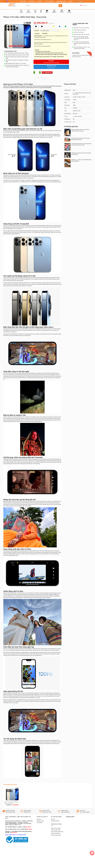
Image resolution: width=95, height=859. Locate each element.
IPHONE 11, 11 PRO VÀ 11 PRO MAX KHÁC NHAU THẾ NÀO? (81, 160)
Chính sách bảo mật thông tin (57, 831)
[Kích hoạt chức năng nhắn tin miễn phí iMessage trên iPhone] (67, 139)
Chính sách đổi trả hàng (56, 835)
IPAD (41, 12)
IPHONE (21, 12)
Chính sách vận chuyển (56, 828)
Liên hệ (70, 1)
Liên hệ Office (39, 822)
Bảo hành (53, 819)
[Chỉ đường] (14, 832)
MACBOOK (54, 12)
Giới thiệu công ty (40, 820)
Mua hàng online (61, 1)
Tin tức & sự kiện (49, 1)
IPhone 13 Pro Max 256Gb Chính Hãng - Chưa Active (11, 802)
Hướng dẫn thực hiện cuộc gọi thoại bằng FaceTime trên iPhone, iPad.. (81, 144)
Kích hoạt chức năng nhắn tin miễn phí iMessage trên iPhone (80, 139)
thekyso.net (70, 816)
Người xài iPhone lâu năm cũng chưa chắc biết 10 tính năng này (80, 130)
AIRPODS (62, 12)
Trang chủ (23, 1)
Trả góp (39, 1)
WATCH (46, 12)
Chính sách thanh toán (55, 830)
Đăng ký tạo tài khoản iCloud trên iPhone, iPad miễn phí (81, 153)
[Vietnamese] (5, 1)
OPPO (35, 12)
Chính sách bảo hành (55, 833)
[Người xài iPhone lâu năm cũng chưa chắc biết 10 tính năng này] (67, 132)
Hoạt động (39, 819)
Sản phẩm (31, 1)
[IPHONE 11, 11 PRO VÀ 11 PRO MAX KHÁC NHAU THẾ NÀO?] (67, 163)
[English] (7, 1)
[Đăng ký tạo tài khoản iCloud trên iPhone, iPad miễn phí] (67, 154)
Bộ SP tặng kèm (38, 35)
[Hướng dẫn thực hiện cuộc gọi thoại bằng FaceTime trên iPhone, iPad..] (67, 146)
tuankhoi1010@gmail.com (14, 824)
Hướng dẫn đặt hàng (55, 820)
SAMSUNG (28, 12)
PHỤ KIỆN (69, 12)
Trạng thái (37, 33)
